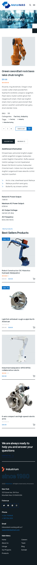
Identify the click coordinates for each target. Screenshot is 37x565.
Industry (24, 116)
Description (8, 141)
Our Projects (6, 550)
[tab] (8, 141)
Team (23, 543)
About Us (5, 543)
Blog (23, 546)
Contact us (6, 455)
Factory (17, 116)
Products (5, 553)
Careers (24, 540)
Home (4, 540)
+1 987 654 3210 (7, 518)
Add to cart (34, 279)
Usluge (4, 546)
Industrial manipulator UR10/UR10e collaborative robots (16, 369)
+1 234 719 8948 (7, 515)
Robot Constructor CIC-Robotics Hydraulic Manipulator (16, 271)
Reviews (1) (21, 141)
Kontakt (24, 550)
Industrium (9, 484)
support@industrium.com (11, 530)
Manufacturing (8, 122)
